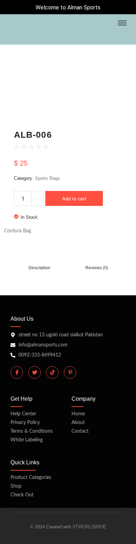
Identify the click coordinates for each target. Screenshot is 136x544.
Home (78, 413)
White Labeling (26, 440)
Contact (80, 431)
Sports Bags (47, 178)
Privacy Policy (25, 422)
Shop (16, 486)
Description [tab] (39, 267)
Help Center (23, 413)
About (78, 422)
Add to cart (74, 198)
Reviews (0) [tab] (96, 267)
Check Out (21, 495)
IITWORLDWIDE (89, 526)
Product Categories (30, 477)
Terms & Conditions (31, 431)
